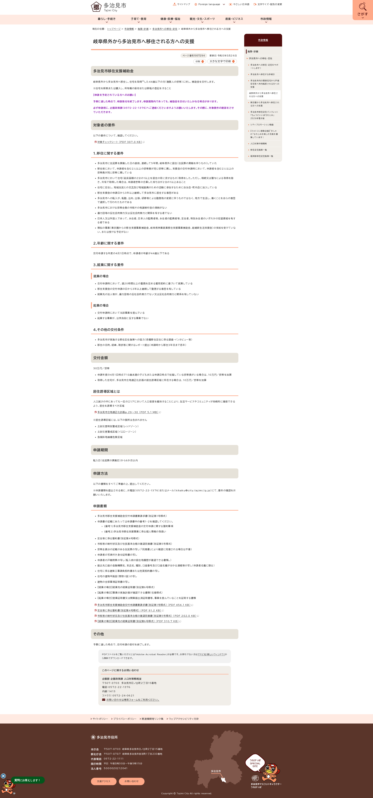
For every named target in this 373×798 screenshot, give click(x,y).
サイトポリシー (100, 719)
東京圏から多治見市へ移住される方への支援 (264, 104)
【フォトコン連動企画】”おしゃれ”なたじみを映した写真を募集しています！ (264, 134)
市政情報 (266, 18)
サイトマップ (183, 4)
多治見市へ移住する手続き (262, 74)
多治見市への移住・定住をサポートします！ (264, 66)
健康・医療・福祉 (171, 18)
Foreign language (209, 4)
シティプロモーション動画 (262, 125)
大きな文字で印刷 (220, 61)
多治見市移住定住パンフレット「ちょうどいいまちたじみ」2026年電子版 (264, 115)
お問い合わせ (132, 781)
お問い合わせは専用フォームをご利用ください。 (133, 700)
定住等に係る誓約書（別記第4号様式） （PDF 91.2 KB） (129, 610)
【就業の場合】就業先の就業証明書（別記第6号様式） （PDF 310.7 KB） (138, 621)
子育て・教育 (138, 18)
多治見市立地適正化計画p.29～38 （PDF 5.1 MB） (127, 412)
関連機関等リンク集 (152, 719)
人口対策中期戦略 (258, 144)
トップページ (114, 29)
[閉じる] (3, 776)
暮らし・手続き (107, 18)
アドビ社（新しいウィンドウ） (211, 654)
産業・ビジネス (234, 18)
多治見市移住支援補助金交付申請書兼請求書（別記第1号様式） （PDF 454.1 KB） (144, 605)
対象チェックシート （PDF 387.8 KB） (119, 142)
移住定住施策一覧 (258, 150)
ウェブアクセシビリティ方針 (184, 719)
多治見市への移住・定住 (164, 29)
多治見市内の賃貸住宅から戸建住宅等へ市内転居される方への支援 (264, 84)
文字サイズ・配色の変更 (270, 4)
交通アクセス (103, 781)
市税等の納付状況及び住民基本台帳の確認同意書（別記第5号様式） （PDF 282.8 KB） (146, 616)
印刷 (198, 61)
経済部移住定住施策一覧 (261, 156)
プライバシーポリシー (125, 719)
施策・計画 (143, 29)
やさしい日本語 (241, 4)
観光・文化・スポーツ (202, 18)
